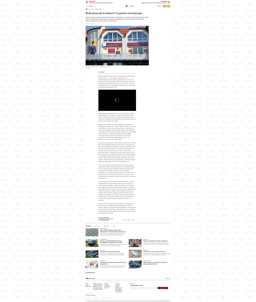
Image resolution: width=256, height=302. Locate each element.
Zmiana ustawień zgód (98, 285)
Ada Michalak (101, 72)
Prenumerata (107, 286)
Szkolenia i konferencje (90, 295)
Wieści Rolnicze (118, 290)
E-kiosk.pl (117, 283)
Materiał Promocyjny (104, 228)
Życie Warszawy (118, 291)
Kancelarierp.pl (118, 289)
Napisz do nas (88, 286)
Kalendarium (96, 298)
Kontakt (87, 285)
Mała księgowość (119, 287)
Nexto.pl (117, 286)
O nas (87, 283)
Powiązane (88, 226)
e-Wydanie (159, 6)
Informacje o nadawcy (97, 287)
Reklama (106, 283)
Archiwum (106, 287)
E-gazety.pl (117, 285)
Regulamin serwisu (97, 286)
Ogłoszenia (106, 285)
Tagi (114, 226)
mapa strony (88, 298)
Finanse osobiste (91, 9)
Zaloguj (166, 6)
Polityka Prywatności (97, 283)
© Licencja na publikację (103, 217)
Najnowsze (106, 226)
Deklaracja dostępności (98, 289)
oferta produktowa (106, 298)
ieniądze (131, 6)
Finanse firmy (98, 9)
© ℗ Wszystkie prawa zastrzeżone (105, 219)
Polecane (97, 226)
